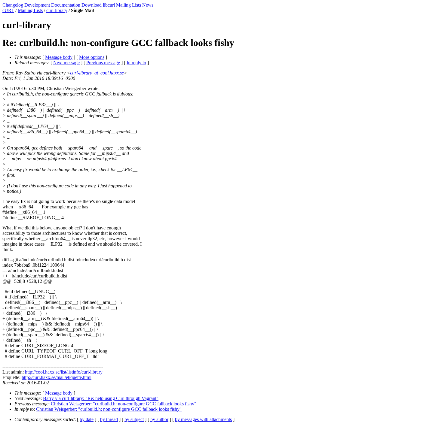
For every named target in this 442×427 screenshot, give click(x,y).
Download (91, 5)
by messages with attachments (203, 419)
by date (87, 419)
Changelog (12, 5)
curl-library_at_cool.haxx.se (97, 72)
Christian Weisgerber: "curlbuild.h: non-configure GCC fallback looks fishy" (123, 403)
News (147, 5)
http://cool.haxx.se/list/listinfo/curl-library (64, 371)
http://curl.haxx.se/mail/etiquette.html (56, 377)
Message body (58, 57)
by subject (134, 419)
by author (159, 419)
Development (37, 5)
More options (91, 57)
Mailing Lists (128, 5)
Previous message (103, 62)
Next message (66, 62)
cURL (8, 10)
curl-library (56, 10)
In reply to (136, 62)
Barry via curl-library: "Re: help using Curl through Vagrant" (100, 398)
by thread (109, 419)
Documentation (65, 5)
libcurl (109, 5)
